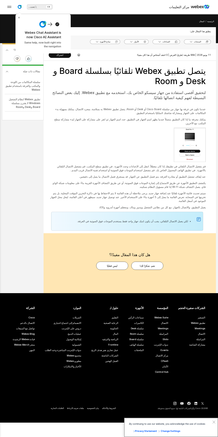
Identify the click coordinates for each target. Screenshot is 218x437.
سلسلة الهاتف (137, 345)
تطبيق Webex (198, 323)
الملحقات (139, 350)
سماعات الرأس (136, 317)
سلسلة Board (136, 339)
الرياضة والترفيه (110, 339)
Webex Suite (161, 317)
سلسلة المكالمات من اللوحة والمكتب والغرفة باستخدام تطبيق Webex (22, 85)
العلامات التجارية (57, 408)
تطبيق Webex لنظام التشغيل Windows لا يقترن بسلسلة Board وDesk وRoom (24, 103)
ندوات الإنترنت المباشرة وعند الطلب (63, 350)
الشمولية (76, 345)
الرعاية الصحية (111, 323)
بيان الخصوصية (93, 408)
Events (164, 350)
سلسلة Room (137, 334)
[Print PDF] (77, 55)
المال (115, 334)
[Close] (213, 422)
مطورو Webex (73, 361)
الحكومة (114, 328)
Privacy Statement (146, 431)
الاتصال (201, 334)
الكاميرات (139, 323)
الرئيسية (210, 21)
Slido (165, 339)
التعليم (115, 317)
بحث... (31, 6)
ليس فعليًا (112, 265)
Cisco (31, 317)
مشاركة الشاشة (197, 345)
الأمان (165, 366)
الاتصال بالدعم (27, 323)
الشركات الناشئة (109, 356)
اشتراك (59, 55)
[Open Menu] (9, 7)
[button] (19, 7)
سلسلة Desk (137, 328)
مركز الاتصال (161, 356)
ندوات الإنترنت (161, 345)
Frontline (113, 345)
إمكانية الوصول (73, 339)
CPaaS (164, 361)
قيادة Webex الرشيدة (24, 339)
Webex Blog (28, 334)
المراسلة (200, 339)
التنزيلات (77, 317)
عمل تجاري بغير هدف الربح (104, 350)
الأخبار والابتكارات (72, 366)
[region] (171, 427)
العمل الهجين (111, 361)
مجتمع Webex (74, 356)
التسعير (201, 317)
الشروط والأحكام (109, 408)
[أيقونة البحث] (36, 7)
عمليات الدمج (74, 334)
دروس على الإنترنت (71, 328)
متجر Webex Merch (24, 345)
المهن (32, 350)
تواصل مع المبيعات (25, 328)
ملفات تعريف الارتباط (75, 408)
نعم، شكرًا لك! (147, 265)
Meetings (200, 328)
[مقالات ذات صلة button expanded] (7, 71)
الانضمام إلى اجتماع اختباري (67, 323)
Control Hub (161, 372)
